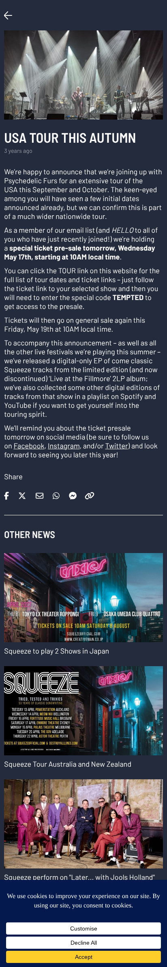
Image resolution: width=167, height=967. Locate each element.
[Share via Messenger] (73, 493)
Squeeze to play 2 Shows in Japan (56, 650)
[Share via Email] (41, 493)
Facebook (28, 445)
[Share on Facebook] (8, 493)
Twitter (116, 445)
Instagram (64, 445)
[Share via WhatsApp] (57, 493)
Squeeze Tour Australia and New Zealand (67, 763)
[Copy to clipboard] (89, 493)
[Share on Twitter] (23, 493)
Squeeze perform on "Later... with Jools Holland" (79, 877)
